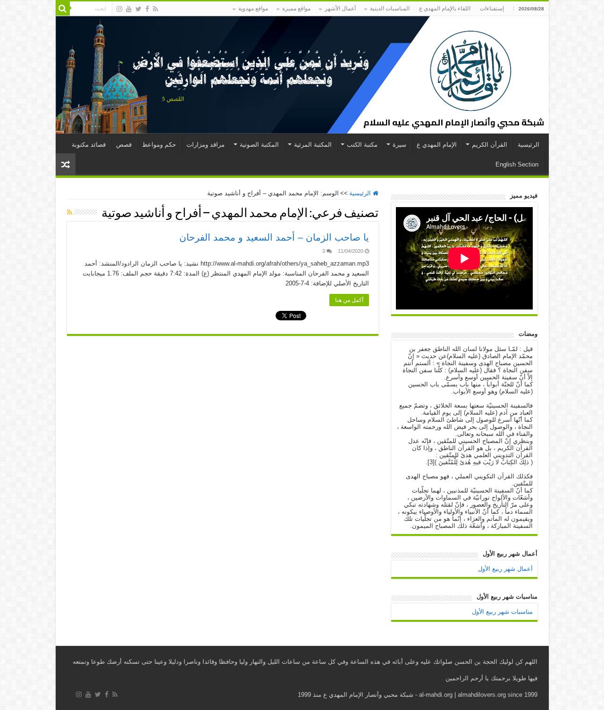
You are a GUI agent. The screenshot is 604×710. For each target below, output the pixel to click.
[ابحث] (63, 8)
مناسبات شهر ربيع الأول (502, 611)
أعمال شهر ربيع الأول (505, 568)
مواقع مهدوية (253, 8)
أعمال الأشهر (340, 8)
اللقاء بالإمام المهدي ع (444, 8)
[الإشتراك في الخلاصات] (69, 212)
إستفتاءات (492, 8)
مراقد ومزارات (205, 144)
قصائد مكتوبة (89, 144)
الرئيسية (528, 144)
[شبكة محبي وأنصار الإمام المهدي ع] (302, 75)
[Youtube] (129, 9)
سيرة (399, 144)
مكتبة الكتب (362, 144)
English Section (516, 164)
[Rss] (155, 9)
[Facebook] (147, 9)
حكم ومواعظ (159, 144)
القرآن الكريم (489, 144)
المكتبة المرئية (313, 144)
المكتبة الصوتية (259, 144)
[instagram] (119, 9)
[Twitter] (138, 9)
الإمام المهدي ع (437, 144)
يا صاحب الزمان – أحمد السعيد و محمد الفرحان (274, 237)
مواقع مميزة (296, 8)
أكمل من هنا (349, 300)
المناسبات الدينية (390, 8)
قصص (124, 144)
